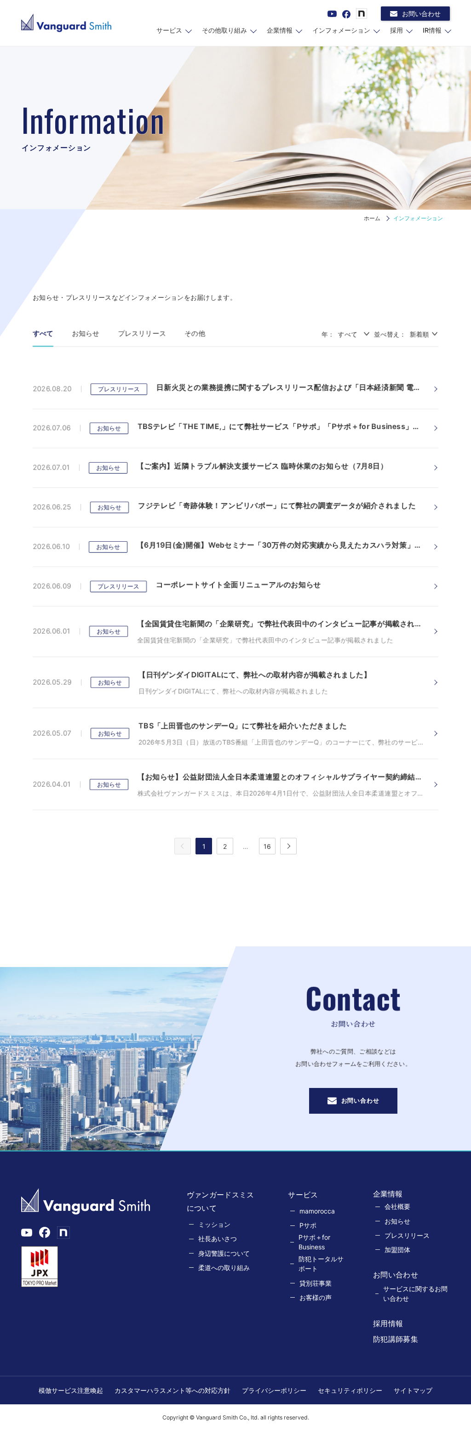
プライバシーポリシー (274, 1390)
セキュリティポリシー (350, 1390)
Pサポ (307, 1225)
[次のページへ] (288, 846)
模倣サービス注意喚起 (71, 1390)
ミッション (214, 1224)
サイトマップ (413, 1390)
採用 (396, 30)
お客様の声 (315, 1297)
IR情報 (432, 30)
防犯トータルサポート (321, 1263)
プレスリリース (142, 333)
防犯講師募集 (395, 1339)
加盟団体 (397, 1250)
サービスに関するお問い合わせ (415, 1293)
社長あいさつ (217, 1238)
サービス (169, 30)
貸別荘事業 (315, 1283)
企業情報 (280, 30)
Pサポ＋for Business (314, 1242)
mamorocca (317, 1211)
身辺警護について (224, 1253)
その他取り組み (224, 30)
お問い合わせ (421, 13)
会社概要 (397, 1206)
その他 (194, 333)
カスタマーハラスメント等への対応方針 (172, 1390)
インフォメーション (341, 30)
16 (267, 846)
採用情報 (388, 1323)
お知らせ (85, 333)
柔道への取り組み (224, 1267)
